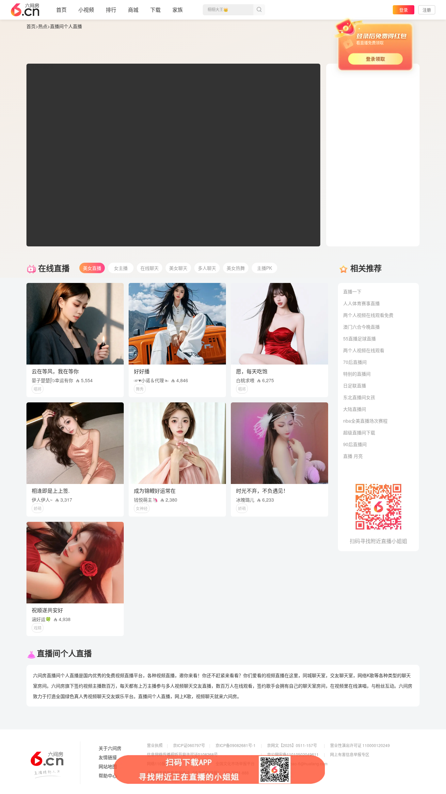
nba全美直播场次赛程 (365, 420)
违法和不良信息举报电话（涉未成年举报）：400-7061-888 (198, 772)
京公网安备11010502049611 (293, 754)
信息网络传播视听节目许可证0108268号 (182, 754)
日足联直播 (354, 385)
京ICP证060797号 (189, 745)
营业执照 (155, 745)
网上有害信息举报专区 (349, 754)
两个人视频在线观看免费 (368, 315)
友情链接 (108, 757)
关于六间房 (110, 748)
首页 (61, 9)
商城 (133, 9)
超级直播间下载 (359, 432)
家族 (177, 9)
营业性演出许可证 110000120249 (360, 745)
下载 (155, 9)
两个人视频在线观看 (363, 350)
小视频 (86, 9)
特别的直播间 (357, 373)
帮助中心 (108, 775)
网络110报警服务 (162, 763)
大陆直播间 (354, 409)
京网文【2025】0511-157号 (292, 745)
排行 (111, 9)
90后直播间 (355, 444)
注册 (426, 10)
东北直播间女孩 (359, 397)
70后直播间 (355, 362)
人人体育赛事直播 (361, 303)
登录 (403, 10)
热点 (42, 26)
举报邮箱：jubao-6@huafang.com (297, 763)
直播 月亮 (353, 456)
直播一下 (352, 291)
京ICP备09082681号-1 (235, 745)
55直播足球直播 (359, 338)
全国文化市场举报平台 (235, 763)
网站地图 (108, 766)
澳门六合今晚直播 (361, 326)
